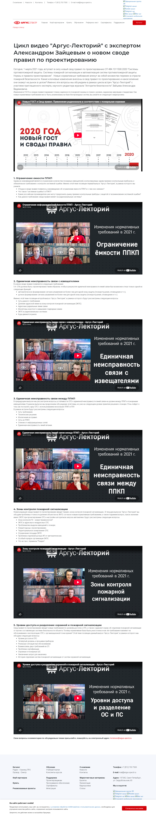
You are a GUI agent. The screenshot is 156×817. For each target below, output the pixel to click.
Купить (69, 23)
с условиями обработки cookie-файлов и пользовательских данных (75, 807)
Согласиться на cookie (134, 808)
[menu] (86, 22)
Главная (44, 23)
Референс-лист (92, 23)
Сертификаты (106, 23)
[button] (57, 22)
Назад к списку (18, 27)
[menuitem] (44, 22)
